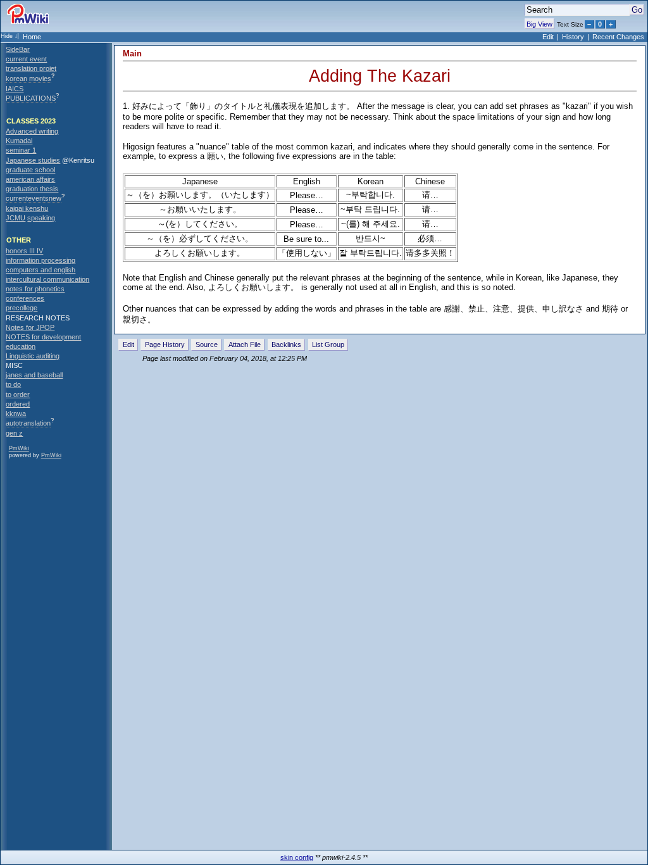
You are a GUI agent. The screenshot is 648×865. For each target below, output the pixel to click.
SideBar (18, 49)
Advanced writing (32, 131)
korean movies (28, 78)
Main (132, 53)
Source (207, 344)
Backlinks (286, 344)
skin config (296, 857)
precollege (21, 308)
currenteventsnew (33, 198)
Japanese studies (33, 160)
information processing (40, 260)
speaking (41, 218)
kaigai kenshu (27, 208)
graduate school (30, 170)
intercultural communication (47, 279)
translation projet (31, 68)
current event (26, 59)
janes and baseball (34, 375)
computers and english (40, 270)
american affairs (30, 179)
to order (18, 394)
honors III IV (24, 251)
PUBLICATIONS (31, 98)
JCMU (15, 218)
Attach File (244, 344)
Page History (165, 344)
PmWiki (19, 448)
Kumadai (19, 140)
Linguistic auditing (32, 356)
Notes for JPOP (30, 327)
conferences (25, 298)
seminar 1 (21, 150)
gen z (14, 433)
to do (13, 384)
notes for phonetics (35, 289)
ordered (18, 404)
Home (32, 37)
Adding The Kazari (380, 75)
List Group (328, 344)
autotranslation (28, 423)
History (573, 37)
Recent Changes (618, 37)
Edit (548, 37)
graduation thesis (32, 189)
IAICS (14, 88)
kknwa (16, 413)
